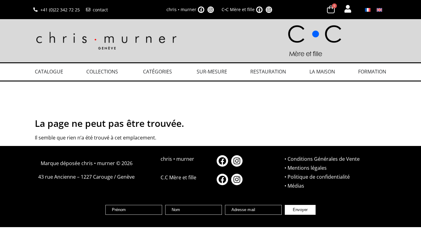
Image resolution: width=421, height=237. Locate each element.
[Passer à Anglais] (379, 10)
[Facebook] (201, 9)
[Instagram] (210, 9)
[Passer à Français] (368, 10)
